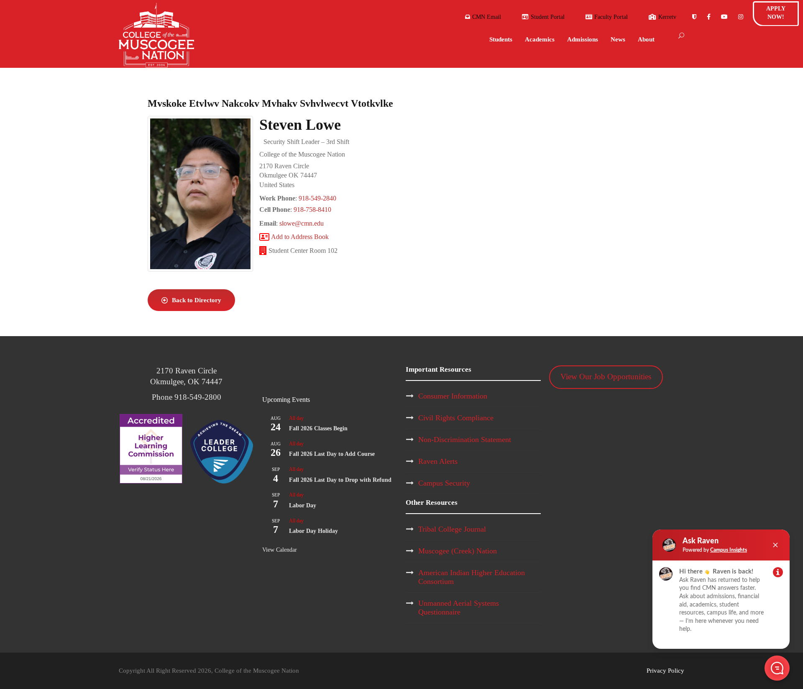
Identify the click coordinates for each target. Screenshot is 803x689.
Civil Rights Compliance (456, 418)
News (618, 39)
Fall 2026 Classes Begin (318, 428)
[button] (777, 668)
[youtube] (724, 17)
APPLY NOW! (775, 12)
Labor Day (302, 505)
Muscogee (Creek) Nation (457, 551)
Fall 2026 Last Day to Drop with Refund (340, 480)
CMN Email (486, 17)
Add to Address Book (300, 236)
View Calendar (279, 550)
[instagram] (740, 17)
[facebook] (709, 17)
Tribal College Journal (452, 529)
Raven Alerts (438, 461)
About (646, 39)
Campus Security (444, 483)
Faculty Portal (611, 17)
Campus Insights (728, 550)
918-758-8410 (312, 209)
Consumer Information (452, 396)
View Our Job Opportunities (605, 376)
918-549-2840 (317, 198)
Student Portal (548, 17)
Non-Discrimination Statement (464, 439)
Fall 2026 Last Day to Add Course (332, 454)
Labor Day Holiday (313, 531)
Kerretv (667, 17)
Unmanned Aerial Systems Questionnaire (458, 607)
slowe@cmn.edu (301, 223)
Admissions (582, 39)
